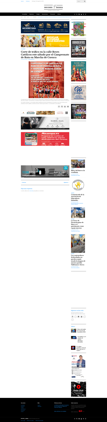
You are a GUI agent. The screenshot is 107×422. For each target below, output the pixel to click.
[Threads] (84, 316)
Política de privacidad (39, 420)
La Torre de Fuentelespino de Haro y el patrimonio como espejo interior (77, 224)
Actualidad (24, 14)
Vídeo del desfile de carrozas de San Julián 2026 (81, 331)
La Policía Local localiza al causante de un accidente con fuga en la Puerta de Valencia (61, 406)
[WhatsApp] (72, 319)
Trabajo (38, 14)
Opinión (22, 1)
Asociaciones (45, 14)
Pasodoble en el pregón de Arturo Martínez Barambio (82, 339)
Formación (52, 14)
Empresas (31, 14)
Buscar (84, 1)
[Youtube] (81, 316)
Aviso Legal (23, 420)
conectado (31, 190)
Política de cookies (30, 420)
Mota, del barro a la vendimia (60, 411)
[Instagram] (78, 316)
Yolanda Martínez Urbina (75, 175)
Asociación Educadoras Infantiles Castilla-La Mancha (77, 204)
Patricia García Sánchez (75, 267)
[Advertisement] (45, 155)
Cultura (59, 14)
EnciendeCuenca (31, 59)
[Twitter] (75, 316)
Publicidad (28, 1)
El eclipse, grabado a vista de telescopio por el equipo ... (81, 348)
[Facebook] (72, 316)
